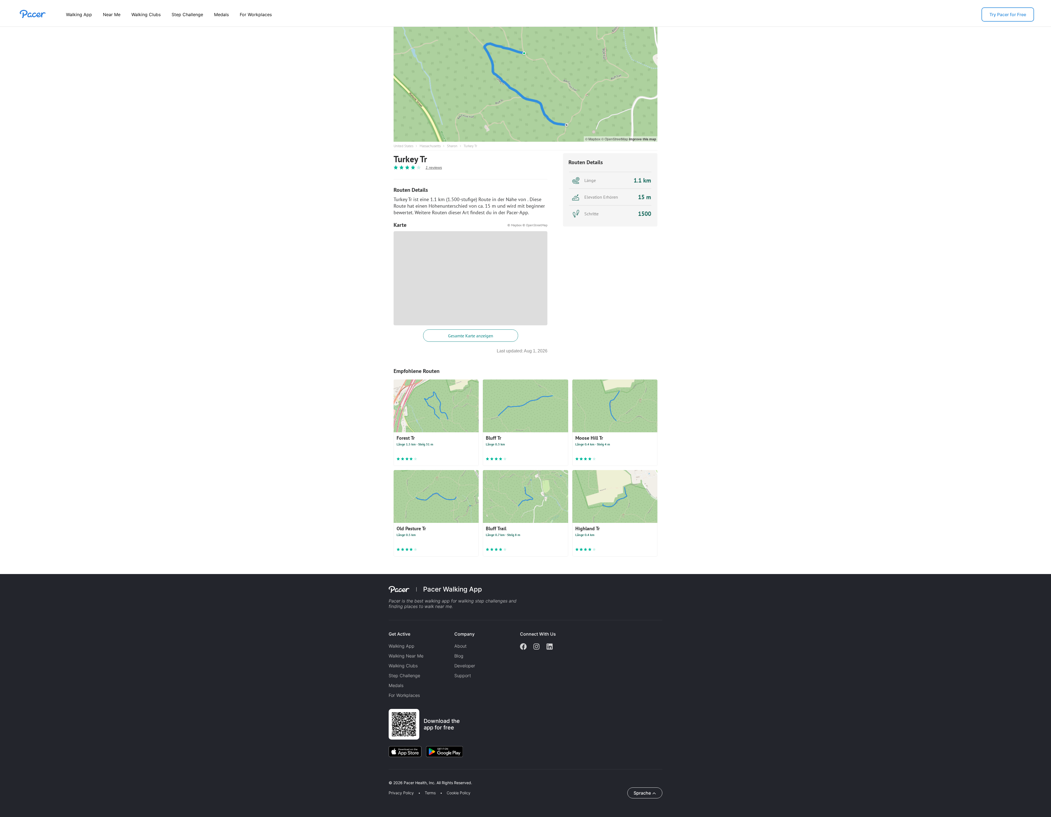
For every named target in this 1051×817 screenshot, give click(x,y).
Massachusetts (430, 146)
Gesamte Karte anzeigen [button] (470, 335)
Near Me (111, 14)
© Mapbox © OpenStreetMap (527, 225)
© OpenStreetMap (615, 139)
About (460, 646)
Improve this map (642, 139)
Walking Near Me (406, 656)
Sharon (452, 146)
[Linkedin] (549, 647)
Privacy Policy (401, 793)
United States (403, 146)
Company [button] (464, 634)
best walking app (432, 601)
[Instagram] (536, 647)
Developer (464, 665)
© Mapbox (593, 139)
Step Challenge (187, 14)
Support (462, 675)
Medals (221, 14)
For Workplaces (256, 14)
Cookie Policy (458, 793)
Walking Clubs (146, 14)
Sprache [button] (642, 793)
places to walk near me (428, 606)
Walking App (79, 14)
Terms (430, 793)
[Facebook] (523, 647)
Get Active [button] (399, 634)
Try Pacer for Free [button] (1007, 14)
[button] (95, 776)
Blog (458, 656)
